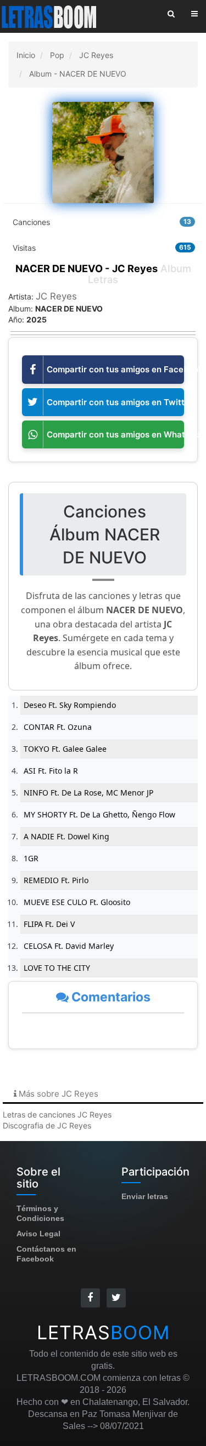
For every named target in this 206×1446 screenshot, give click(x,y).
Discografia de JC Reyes (47, 1125)
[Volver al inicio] (50, 16)
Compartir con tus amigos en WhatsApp (115, 434)
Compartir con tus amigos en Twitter (115, 402)
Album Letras (103, 273)
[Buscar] (171, 13)
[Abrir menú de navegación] (194, 13)
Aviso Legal (38, 1233)
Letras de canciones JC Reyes (57, 1114)
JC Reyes (56, 296)
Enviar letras (144, 1196)
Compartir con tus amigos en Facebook (115, 369)
